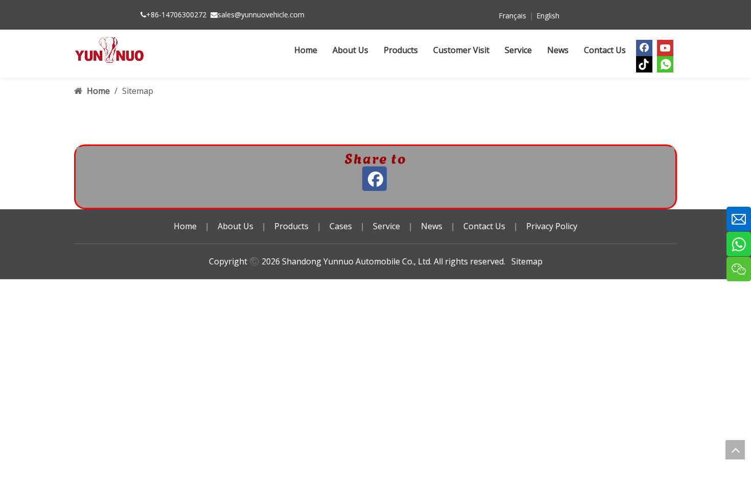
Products (291, 226)
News (431, 226)
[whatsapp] (665, 64)
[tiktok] (644, 64)
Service (386, 226)
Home (185, 226)
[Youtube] (665, 48)
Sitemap (527, 261)
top (735, 449)
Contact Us (484, 226)
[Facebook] (644, 48)
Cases (341, 226)
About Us (235, 226)
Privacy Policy (551, 226)
